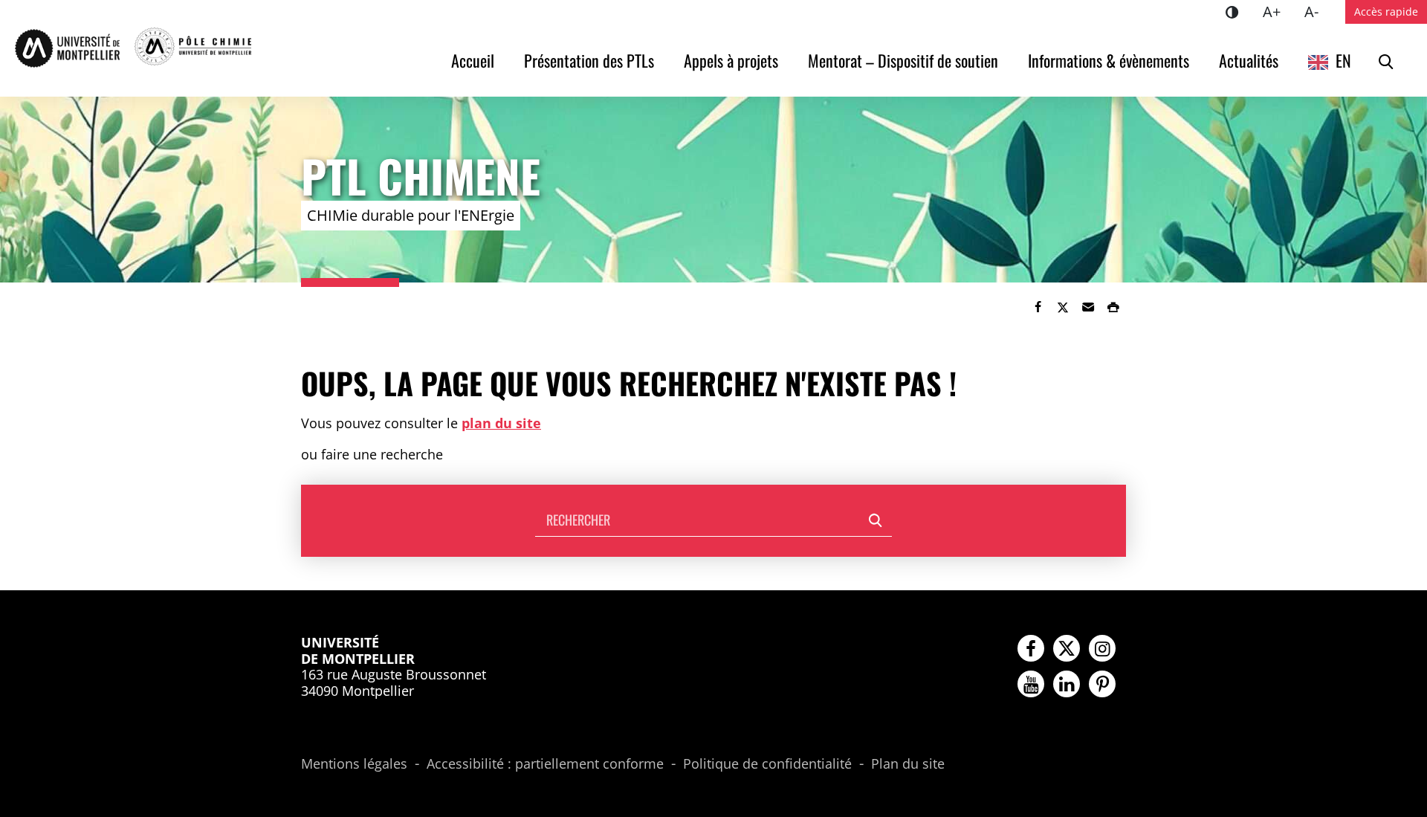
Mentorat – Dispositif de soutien (903, 60)
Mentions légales (354, 764)
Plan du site (908, 764)
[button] (1088, 307)
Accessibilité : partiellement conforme (545, 764)
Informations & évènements (1108, 60)
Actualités (1248, 60)
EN (1343, 60)
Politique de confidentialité (767, 764)
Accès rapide (1386, 11)
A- (1317, 11)
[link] (1037, 307)
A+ (1277, 11)
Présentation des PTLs (589, 60)
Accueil (472, 60)
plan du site (501, 423)
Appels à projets (731, 60)
